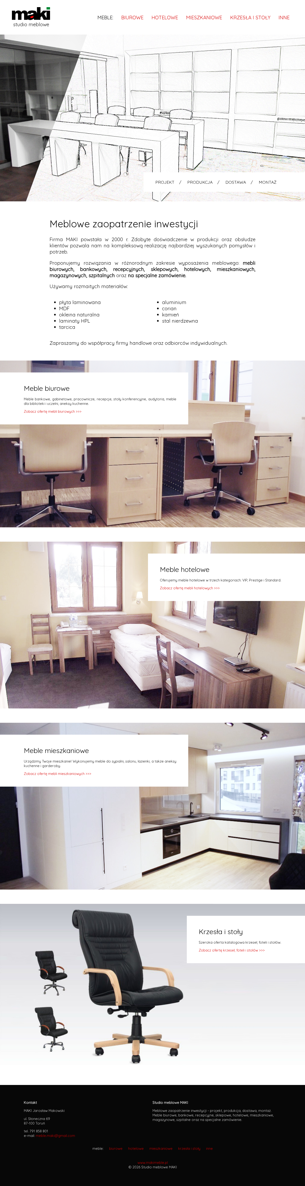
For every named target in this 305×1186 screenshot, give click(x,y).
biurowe (132, 17)
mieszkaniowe (204, 17)
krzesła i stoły (250, 17)
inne (284, 17)
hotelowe (165, 17)
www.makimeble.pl (152, 1162)
